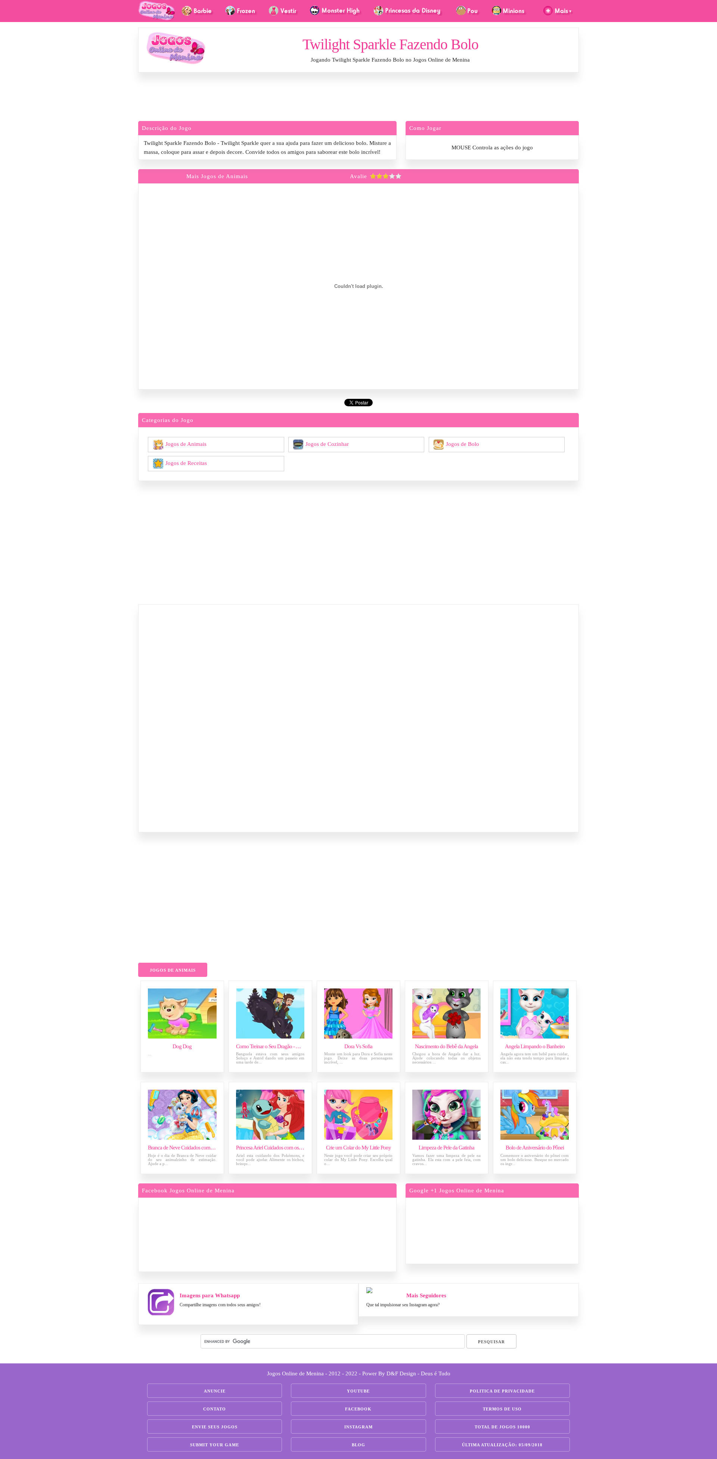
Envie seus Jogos (215, 1427)
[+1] (521, 1229)
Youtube (358, 1391)
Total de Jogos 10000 (502, 1427)
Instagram (358, 1427)
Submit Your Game (214, 1445)
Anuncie (215, 1391)
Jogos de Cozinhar (327, 444)
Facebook (358, 1409)
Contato (214, 1409)
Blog (358, 1445)
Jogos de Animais (186, 444)
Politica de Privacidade (502, 1391)
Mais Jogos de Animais (217, 176)
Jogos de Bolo (462, 444)
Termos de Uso (502, 1409)
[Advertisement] (358, 98)
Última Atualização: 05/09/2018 (502, 1445)
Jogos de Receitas (186, 463)
